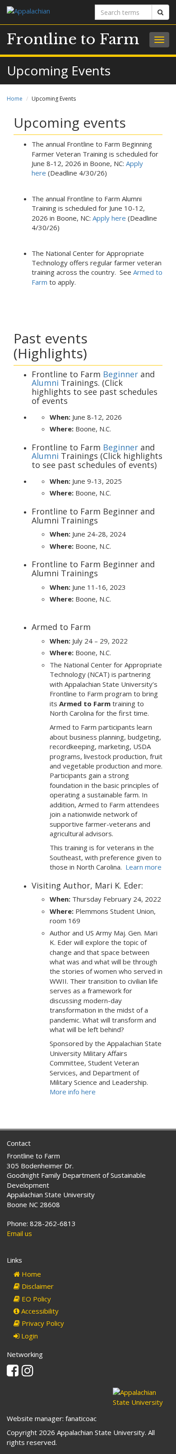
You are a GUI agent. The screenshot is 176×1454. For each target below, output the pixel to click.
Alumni (45, 382)
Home (15, 98)
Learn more (143, 866)
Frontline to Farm (73, 39)
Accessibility (39, 1310)
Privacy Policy (42, 1323)
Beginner (119, 374)
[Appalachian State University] (44, 12)
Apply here (109, 217)
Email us (19, 1233)
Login (28, 1335)
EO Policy (35, 1298)
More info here (73, 1091)
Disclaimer (37, 1286)
